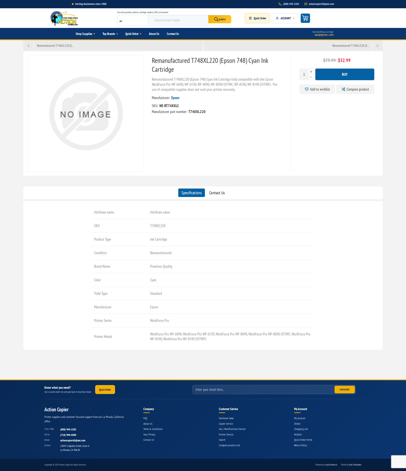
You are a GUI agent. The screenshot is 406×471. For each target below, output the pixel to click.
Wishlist (298, 434)
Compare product (358, 89)
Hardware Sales (226, 418)
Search (221, 19)
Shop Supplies (85, 34)
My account (299, 418)
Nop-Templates (355, 464)
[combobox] (178, 20)
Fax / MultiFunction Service (232, 429)
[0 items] (305, 18)
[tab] (191, 193)
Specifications (191, 193)
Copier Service (226, 424)
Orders (297, 424)
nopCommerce (331, 464)
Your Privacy (149, 434)
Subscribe (345, 389)
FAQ (145, 418)
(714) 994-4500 (68, 435)
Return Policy (300, 445)
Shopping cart (301, 429)
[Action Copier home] (63, 18)
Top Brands (110, 34)
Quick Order (133, 34)
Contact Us (173, 34)
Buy (345, 74)
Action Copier (56, 410)
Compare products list (229, 445)
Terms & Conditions (153, 429)
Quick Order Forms (303, 440)
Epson (175, 97)
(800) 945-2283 (68, 429)
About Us (154, 34)
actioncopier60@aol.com (72, 440)
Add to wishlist (320, 89)
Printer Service (226, 434)
